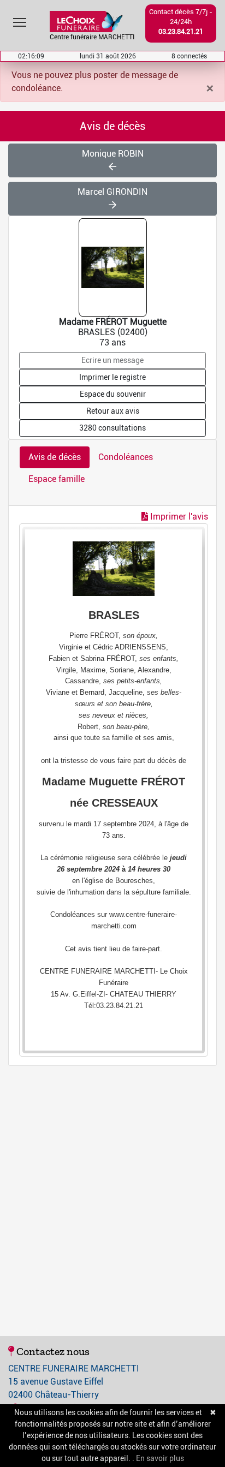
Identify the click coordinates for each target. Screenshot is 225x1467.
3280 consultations (112, 428)
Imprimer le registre (112, 377)
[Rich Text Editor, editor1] (113, 790)
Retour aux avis (112, 411)
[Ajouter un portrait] (113, 266)
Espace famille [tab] (56, 479)
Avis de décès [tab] (54, 457)
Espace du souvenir (113, 394)
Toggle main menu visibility (20, 21)
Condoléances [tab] (125, 457)
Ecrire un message (112, 360)
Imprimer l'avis (178, 516)
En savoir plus (160, 1458)
